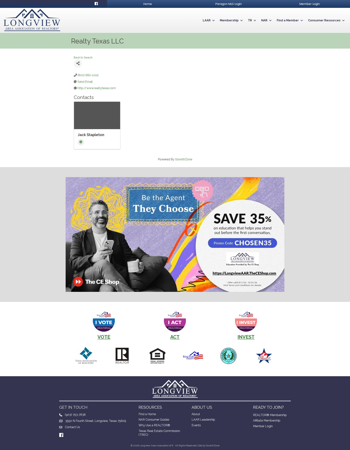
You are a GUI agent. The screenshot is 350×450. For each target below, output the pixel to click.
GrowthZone (183, 159)
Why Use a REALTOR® (154, 425)
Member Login (263, 426)
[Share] (78, 63)
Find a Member (288, 20)
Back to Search (83, 57)
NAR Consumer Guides (154, 419)
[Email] (81, 142)
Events (196, 425)
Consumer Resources (324, 20)
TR (250, 20)
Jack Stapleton (91, 135)
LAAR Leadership (203, 419)
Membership (229, 20)
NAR (264, 20)
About (196, 414)
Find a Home (147, 414)
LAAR (207, 20)
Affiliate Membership (266, 420)
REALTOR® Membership (270, 415)
